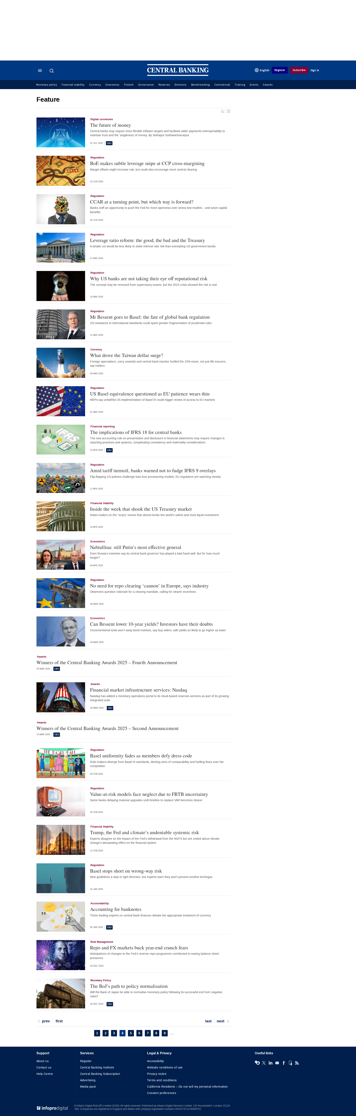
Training (240, 85)
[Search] (52, 70)
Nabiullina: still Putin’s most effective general (135, 547)
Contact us (43, 1068)
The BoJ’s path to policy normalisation (129, 986)
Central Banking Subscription (100, 1074)
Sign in (314, 70)
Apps (290, 1062)
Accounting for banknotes (115, 909)
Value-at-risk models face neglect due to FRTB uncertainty (149, 794)
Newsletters (277, 1062)
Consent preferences (161, 1093)
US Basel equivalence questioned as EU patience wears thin (150, 393)
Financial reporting (102, 426)
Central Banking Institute (97, 1068)
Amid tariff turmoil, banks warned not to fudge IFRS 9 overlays (153, 470)
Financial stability (73, 85)
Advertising (88, 1080)
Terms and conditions (162, 1080)
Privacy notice (156, 1074)
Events (254, 85)
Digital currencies (101, 119)
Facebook (283, 1062)
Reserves (164, 85)
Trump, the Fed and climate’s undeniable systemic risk (144, 832)
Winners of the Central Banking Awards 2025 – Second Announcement (107, 728)
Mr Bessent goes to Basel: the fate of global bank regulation (150, 317)
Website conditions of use (165, 1068)
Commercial (222, 85)
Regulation (97, 157)
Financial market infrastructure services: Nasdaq (138, 689)
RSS (296, 1062)
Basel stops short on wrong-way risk (126, 870)
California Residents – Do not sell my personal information (187, 1087)
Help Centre (44, 1074)
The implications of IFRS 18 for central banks (136, 432)
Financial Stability (102, 503)
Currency (95, 85)
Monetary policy (46, 85)
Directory (180, 85)
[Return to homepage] (178, 75)
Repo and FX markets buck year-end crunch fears (139, 947)
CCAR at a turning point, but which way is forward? (141, 201)
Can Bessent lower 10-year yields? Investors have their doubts (151, 624)
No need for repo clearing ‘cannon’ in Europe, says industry (149, 585)
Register (279, 70)
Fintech (129, 85)
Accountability (99, 903)
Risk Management (101, 942)
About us (42, 1061)
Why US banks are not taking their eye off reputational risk (148, 278)
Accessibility (155, 1061)
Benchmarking (200, 85)
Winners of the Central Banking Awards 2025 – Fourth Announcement (106, 662)
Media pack (88, 1087)
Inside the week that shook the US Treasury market (141, 508)
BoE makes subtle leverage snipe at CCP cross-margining (147, 163)
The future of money (110, 125)
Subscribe (299, 70)
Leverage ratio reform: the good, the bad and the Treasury (147, 240)
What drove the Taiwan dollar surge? (126, 355)
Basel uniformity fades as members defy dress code (141, 755)
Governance (146, 85)
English (264, 70)
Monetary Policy (100, 980)
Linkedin (270, 1062)
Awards (267, 85)
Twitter (263, 1062)
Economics (112, 85)
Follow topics (257, 1062)
